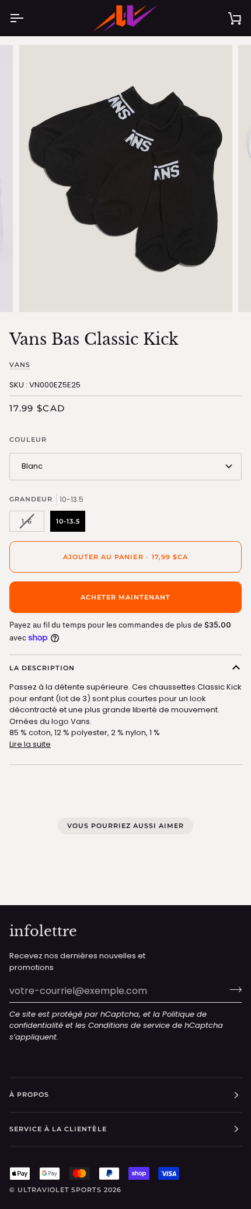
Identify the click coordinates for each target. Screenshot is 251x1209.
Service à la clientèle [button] (58, 1129)
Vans (19, 365)
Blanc (32, 466)
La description (42, 668)
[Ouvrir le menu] (26, 18)
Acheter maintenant (125, 597)
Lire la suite (30, 744)
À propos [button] (29, 1094)
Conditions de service (129, 1025)
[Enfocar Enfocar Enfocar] (125, 178)
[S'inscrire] (232, 989)
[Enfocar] (40, 290)
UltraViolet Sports (59, 1190)
